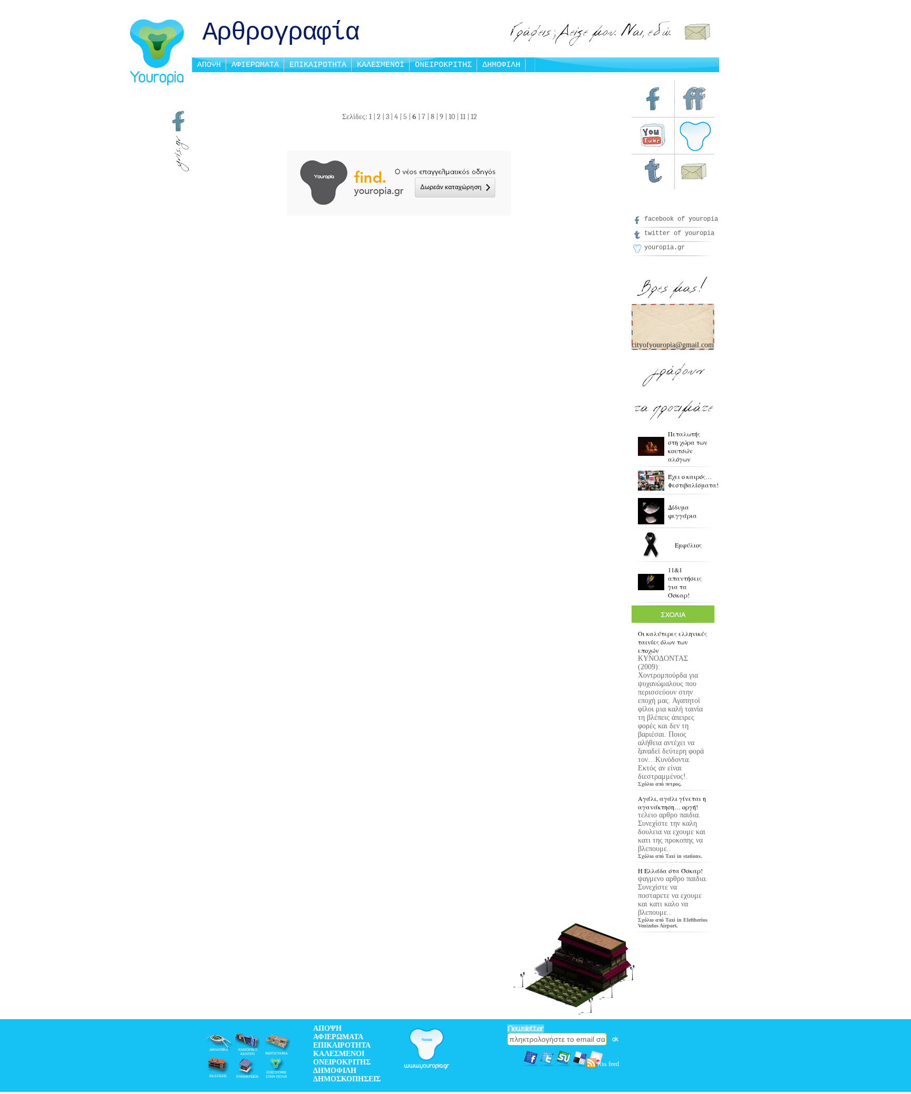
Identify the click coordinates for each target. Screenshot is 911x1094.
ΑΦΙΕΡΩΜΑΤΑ (255, 65)
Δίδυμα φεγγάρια (682, 511)
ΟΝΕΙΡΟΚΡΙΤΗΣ (443, 65)
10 (452, 116)
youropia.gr (664, 247)
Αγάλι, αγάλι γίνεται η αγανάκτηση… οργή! (672, 802)
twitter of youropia (679, 233)
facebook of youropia (681, 219)
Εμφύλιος (688, 545)
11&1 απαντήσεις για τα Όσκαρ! (685, 582)
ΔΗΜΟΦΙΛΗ (501, 65)
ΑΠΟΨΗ (209, 65)
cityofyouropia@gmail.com (673, 345)
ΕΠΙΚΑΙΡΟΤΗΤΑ (317, 65)
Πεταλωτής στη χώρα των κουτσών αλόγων (688, 446)
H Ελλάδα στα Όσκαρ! (670, 870)
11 (463, 116)
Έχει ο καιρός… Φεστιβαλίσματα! (693, 480)
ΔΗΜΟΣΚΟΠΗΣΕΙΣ (347, 1079)
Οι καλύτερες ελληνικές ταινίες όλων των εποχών (672, 642)
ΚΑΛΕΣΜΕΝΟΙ (380, 65)
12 (474, 116)
